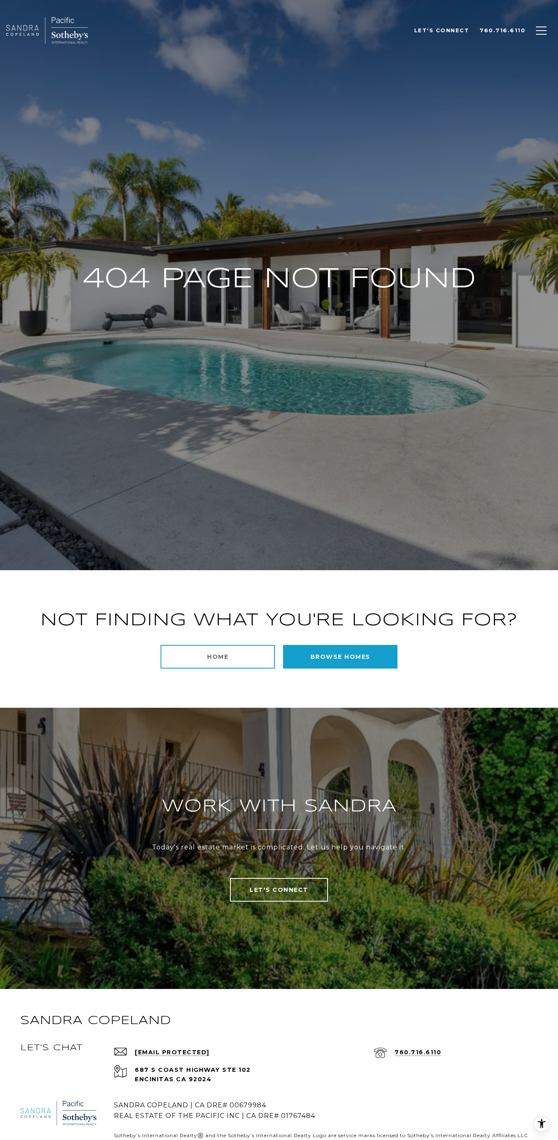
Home (217, 656)
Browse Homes (340, 656)
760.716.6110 (418, 1052)
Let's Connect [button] (279, 889)
